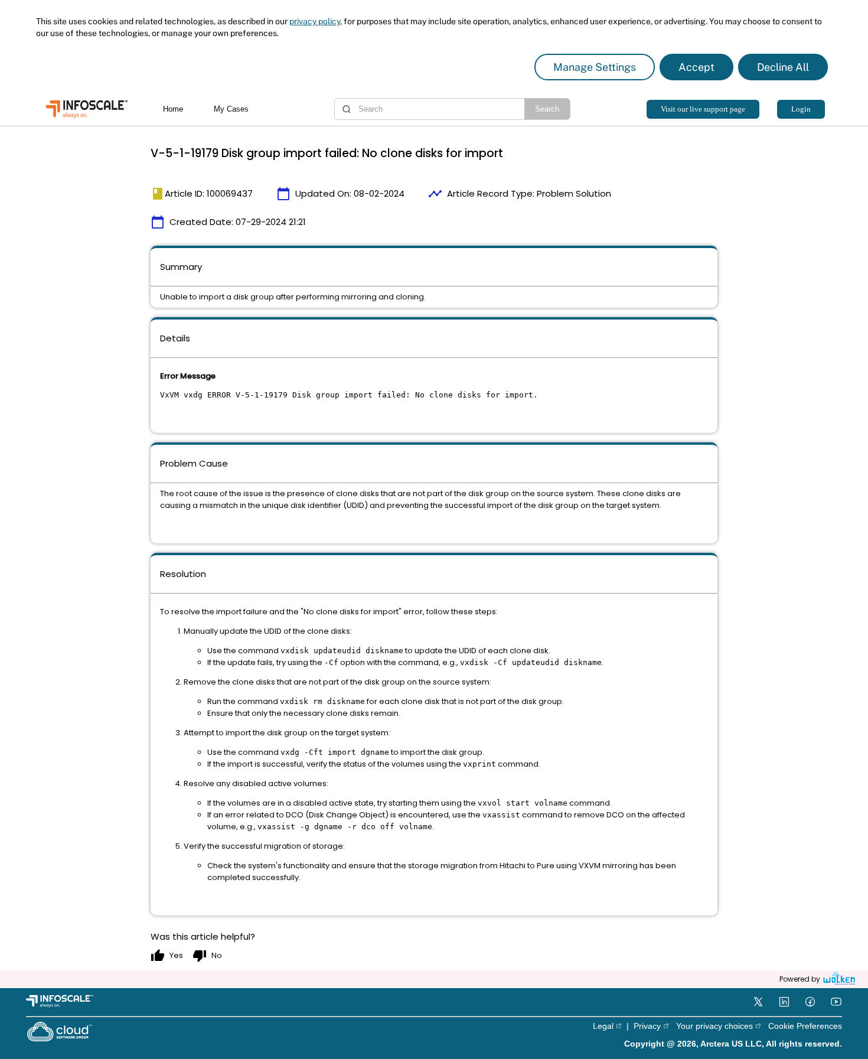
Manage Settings (594, 67)
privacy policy (314, 21)
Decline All (783, 67)
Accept (696, 67)
